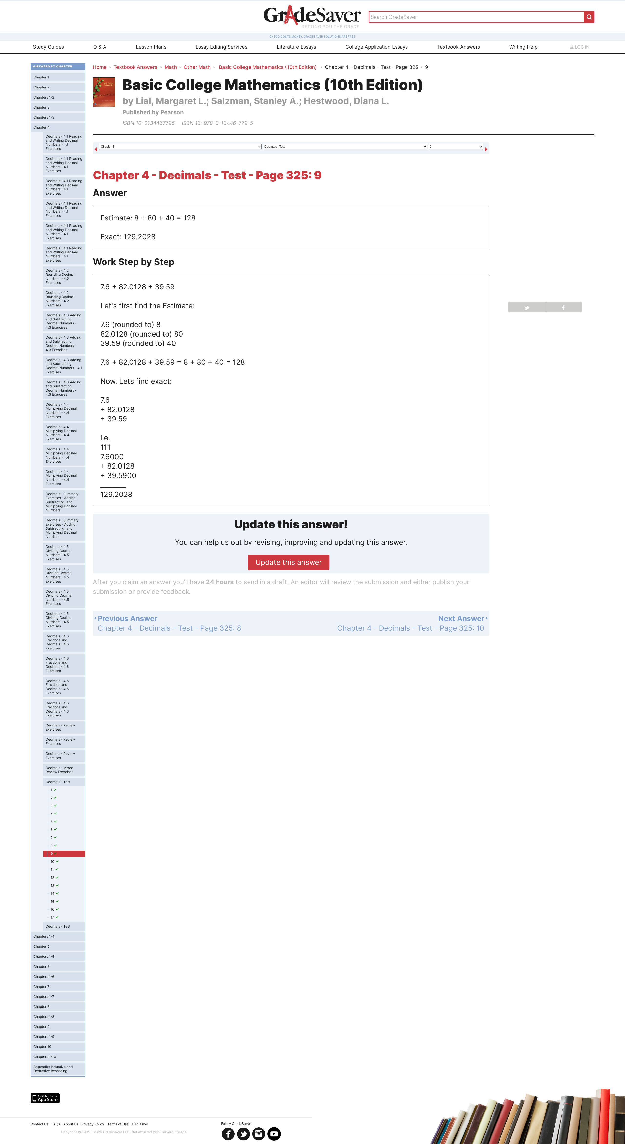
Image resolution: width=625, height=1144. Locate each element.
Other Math (197, 67)
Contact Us (39, 1124)
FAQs (56, 1124)
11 (53, 869)
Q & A (99, 47)
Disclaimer (140, 1124)
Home (100, 67)
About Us (70, 1124)
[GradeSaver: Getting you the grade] (312, 17)
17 (53, 917)
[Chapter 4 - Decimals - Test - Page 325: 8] (96, 149)
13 (53, 885)
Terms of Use (117, 1124)
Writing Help (523, 47)
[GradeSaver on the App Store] (45, 1098)
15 (53, 901)
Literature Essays (296, 47)
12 (53, 877)
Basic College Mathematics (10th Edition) (268, 67)
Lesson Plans (151, 47)
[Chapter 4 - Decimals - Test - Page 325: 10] (486, 149)
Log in (582, 47)
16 (53, 909)
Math (171, 67)
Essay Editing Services (221, 47)
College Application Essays (376, 47)
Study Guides (48, 47)
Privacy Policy (93, 1124)
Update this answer (288, 562)
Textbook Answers (458, 47)
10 (53, 861)
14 (53, 893)
